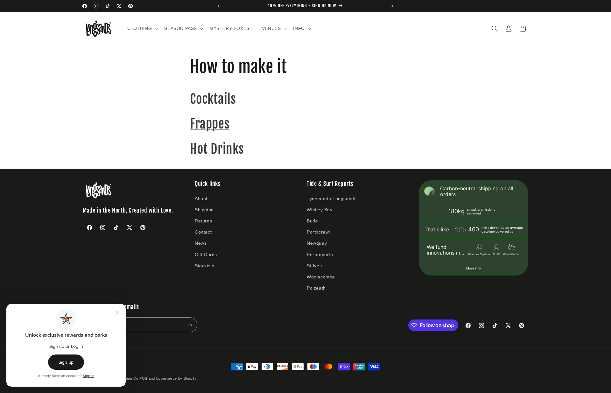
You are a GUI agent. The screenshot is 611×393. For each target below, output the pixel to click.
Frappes (209, 124)
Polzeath (316, 288)
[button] (142, 28)
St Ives (314, 265)
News (201, 243)
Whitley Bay (320, 209)
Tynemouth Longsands (331, 198)
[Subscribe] (190, 324)
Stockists (204, 265)
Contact (203, 232)
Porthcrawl (318, 232)
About (201, 198)
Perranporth (320, 254)
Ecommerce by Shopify (176, 378)
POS (143, 378)
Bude (312, 220)
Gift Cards (206, 254)
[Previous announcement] (219, 6)
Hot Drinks (217, 149)
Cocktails (213, 99)
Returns (203, 220)
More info (473, 268)
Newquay (317, 243)
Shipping (204, 209)
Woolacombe (321, 276)
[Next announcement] (392, 6)
